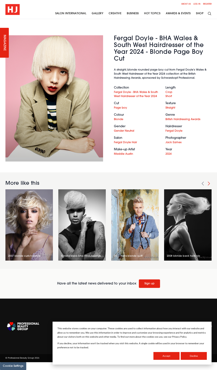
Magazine (4, 43)
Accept (166, 355)
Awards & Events (178, 13)
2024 (168, 154)
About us (186, 4)
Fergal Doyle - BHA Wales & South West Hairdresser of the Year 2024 (136, 94)
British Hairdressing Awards (182, 119)
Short (168, 96)
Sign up (149, 283)
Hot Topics (152, 13)
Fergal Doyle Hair (125, 142)
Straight (170, 108)
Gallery (97, 13)
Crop (168, 92)
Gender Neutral (124, 131)
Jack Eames (173, 142)
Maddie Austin (123, 154)
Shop (199, 13)
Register (207, 4)
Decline (194, 355)
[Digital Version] (2, 21)
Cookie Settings (13, 366)
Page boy (120, 108)
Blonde (118, 119)
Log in (196, 4)
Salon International (70, 13)
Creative (115, 13)
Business (133, 13)
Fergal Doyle (173, 131)
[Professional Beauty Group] (23, 326)
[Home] (12, 9)
